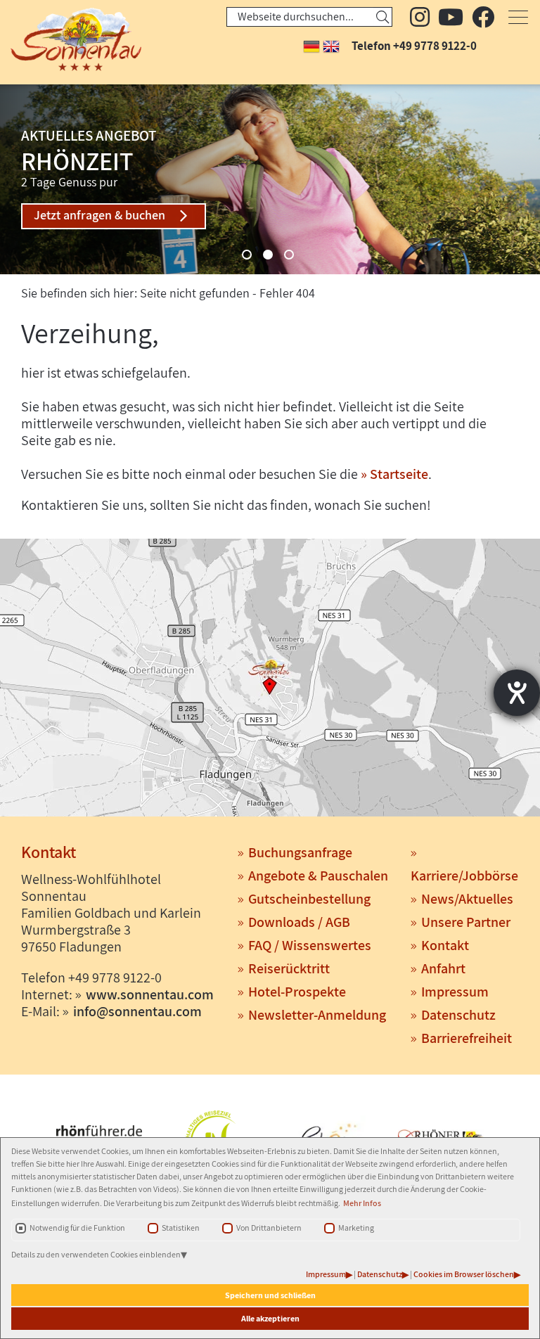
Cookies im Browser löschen (463, 1274)
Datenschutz (379, 1274)
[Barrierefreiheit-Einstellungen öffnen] (517, 693)
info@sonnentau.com (137, 1011)
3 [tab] (289, 255)
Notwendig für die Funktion (77, 1227)
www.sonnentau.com (150, 994)
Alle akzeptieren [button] (270, 1318)
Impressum (326, 1274)
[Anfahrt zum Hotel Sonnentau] (270, 679)
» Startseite (394, 474)
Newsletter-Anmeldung (317, 1015)
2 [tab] (268, 255)
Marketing (356, 1227)
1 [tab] (247, 255)
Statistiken (181, 1227)
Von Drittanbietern (269, 1227)
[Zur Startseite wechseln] (64, 39)
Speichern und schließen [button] (270, 1295)
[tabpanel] (270, 179)
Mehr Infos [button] (362, 1203)
